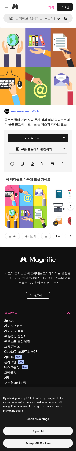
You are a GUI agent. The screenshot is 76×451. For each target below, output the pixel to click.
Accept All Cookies (37, 443)
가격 (51, 7)
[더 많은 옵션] (62, 164)
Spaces (9, 320)
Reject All (38, 431)
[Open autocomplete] (9, 18)
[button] (38, 295)
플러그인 (13, 362)
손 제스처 (30, 236)
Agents (12, 356)
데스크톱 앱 (15, 367)
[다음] (70, 206)
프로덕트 (11, 312)
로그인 (64, 7)
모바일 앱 (10, 372)
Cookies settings (38, 419)
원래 (24, 36)
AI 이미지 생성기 (15, 331)
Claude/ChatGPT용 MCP (20, 351)
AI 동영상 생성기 (15, 336)
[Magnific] (38, 260)
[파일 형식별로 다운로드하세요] (64, 138)
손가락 (12, 236)
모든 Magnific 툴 (15, 382)
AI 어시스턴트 (13, 325)
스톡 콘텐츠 (12, 346)
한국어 (38, 295)
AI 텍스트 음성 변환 (17, 341)
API (6, 377)
